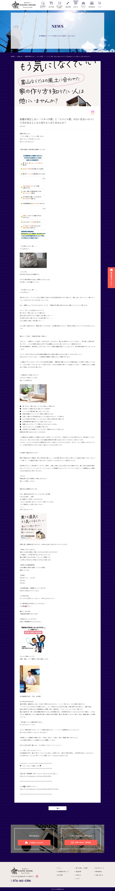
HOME (13, 56)
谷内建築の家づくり (63, 871)
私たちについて (99, 868)
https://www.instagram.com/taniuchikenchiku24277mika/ (39, 789)
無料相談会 (98, 871)
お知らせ (19, 56)
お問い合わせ (99, 875)
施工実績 (60, 875)
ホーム (59, 868)
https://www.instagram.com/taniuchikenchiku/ (35, 776)
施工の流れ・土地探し (82, 868)
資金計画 (78, 871)
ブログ (78, 878)
